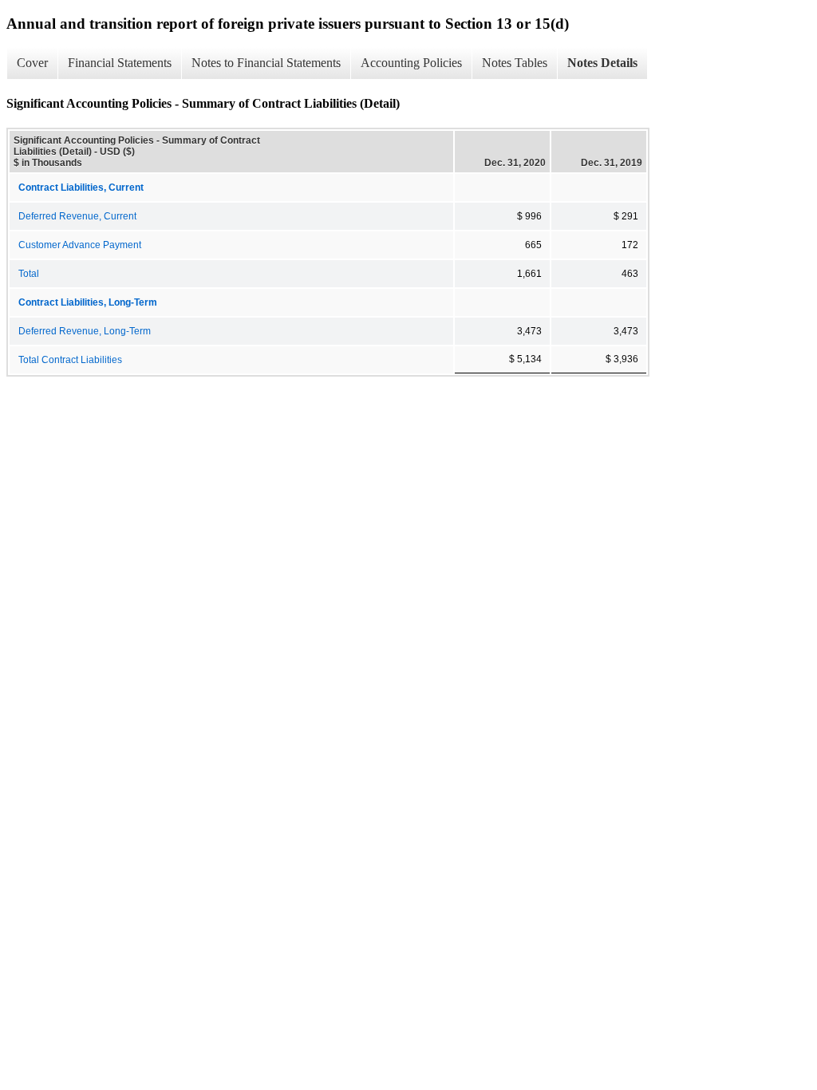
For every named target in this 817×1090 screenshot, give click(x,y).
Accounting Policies (411, 62)
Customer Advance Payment (79, 245)
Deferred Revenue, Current (77, 216)
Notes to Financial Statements (266, 62)
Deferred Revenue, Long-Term (84, 331)
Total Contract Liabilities (70, 360)
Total (28, 273)
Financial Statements (120, 62)
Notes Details (602, 62)
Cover (32, 62)
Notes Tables (514, 62)
